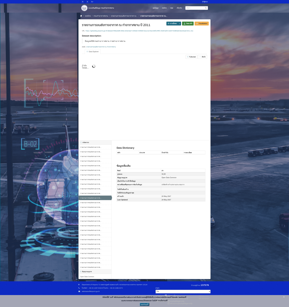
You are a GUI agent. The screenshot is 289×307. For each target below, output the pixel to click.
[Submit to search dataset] (206, 8)
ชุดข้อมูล (155, 8)
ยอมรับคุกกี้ (144, 304)
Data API (189, 23)
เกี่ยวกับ (179, 8)
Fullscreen (192, 57)
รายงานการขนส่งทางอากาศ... (90, 147)
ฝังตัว (203, 57)
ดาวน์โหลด (173, 23)
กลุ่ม (171, 8)
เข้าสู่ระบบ (205, 2)
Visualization (202, 23)
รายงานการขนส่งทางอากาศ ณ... (124, 16)
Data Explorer (93, 51)
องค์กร (164, 8)
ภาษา (157, 288)
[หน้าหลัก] (81, 16)
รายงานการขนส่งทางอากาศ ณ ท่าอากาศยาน (101, 47)
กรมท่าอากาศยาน (101, 16)
